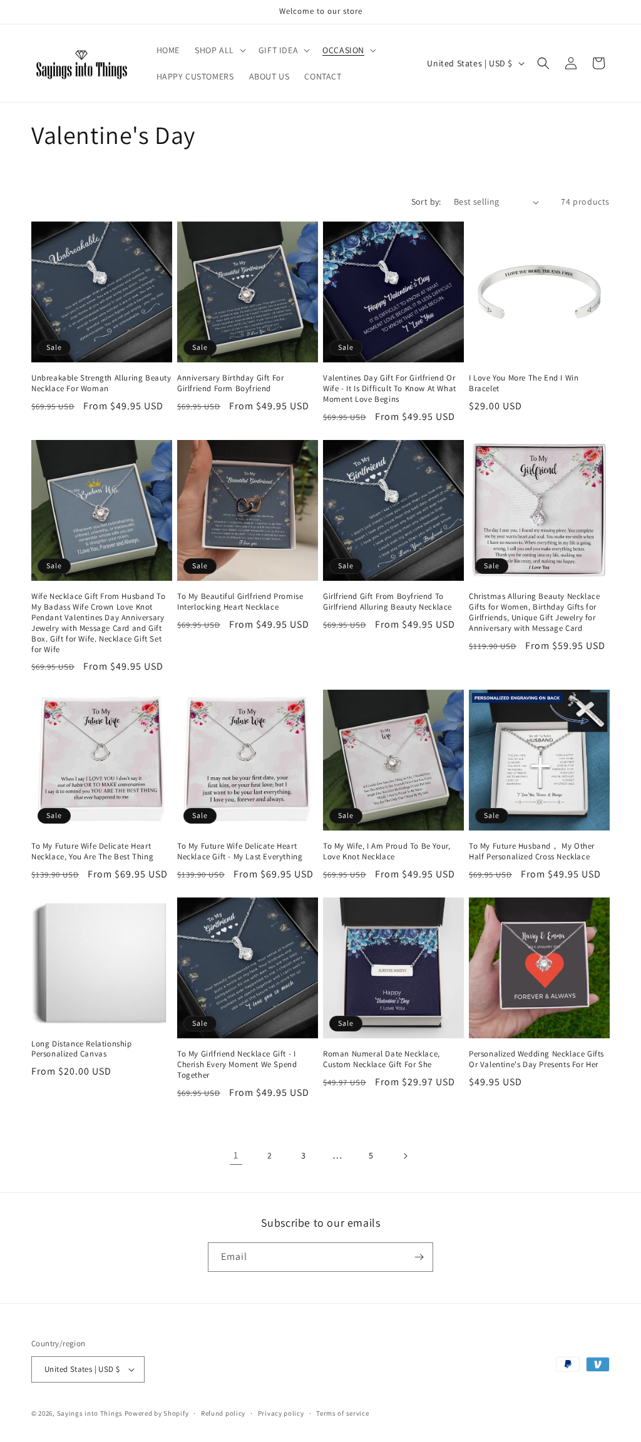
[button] (219, 50)
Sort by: (426, 201)
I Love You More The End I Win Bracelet (523, 383)
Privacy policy (281, 1413)
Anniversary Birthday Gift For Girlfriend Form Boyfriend (230, 383)
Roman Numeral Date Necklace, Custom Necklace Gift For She (381, 1059)
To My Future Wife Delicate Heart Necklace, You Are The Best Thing (92, 851)
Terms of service (342, 1413)
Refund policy (223, 1413)
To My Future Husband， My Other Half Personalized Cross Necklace (532, 851)
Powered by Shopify (157, 1413)
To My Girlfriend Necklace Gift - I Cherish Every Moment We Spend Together (237, 1064)
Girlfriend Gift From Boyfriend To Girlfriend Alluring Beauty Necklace (387, 601)
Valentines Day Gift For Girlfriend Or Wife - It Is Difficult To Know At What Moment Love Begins (389, 388)
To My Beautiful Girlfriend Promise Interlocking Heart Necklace (240, 601)
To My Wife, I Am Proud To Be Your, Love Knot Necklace (386, 851)
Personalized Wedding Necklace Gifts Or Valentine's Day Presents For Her (536, 1059)
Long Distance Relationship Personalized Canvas (81, 1049)
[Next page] (405, 1156)
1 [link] (235, 1155)
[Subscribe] (419, 1257)
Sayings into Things (90, 1413)
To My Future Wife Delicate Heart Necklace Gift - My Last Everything (239, 851)
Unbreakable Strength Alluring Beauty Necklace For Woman (101, 383)
